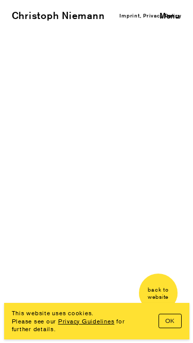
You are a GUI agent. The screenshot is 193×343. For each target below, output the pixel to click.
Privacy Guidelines (86, 321)
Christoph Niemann (58, 15)
